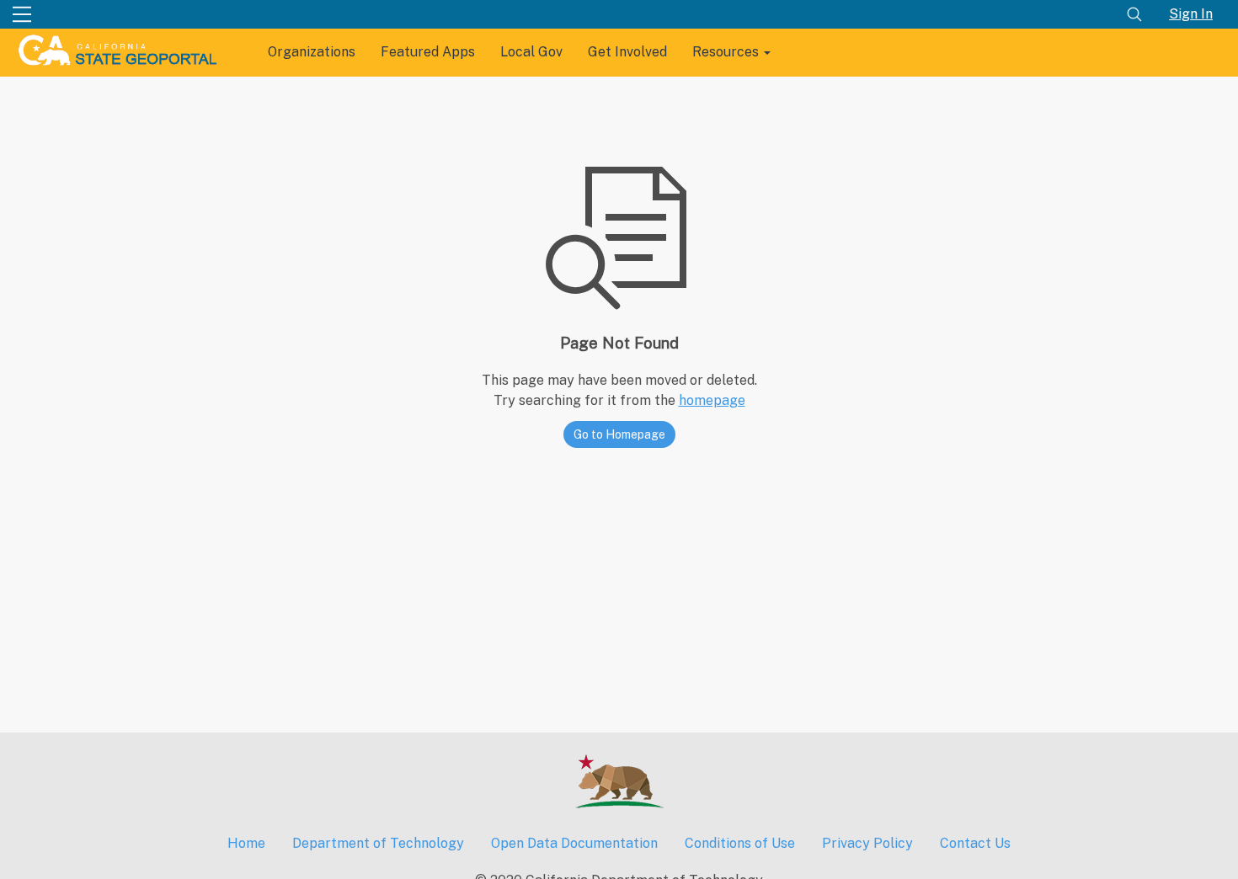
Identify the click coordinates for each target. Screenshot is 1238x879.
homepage (712, 400)
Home (246, 843)
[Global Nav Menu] (22, 14)
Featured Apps (428, 52)
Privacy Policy (867, 843)
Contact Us (975, 843)
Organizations (311, 52)
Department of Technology (378, 843)
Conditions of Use (740, 843)
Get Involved (627, 52)
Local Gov (531, 52)
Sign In (1191, 14)
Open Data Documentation (574, 843)
